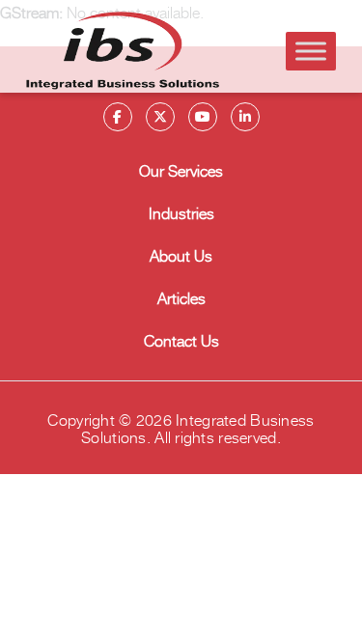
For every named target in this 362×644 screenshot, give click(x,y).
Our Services (181, 170)
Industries (181, 212)
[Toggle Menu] (310, 51)
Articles (181, 297)
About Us (181, 254)
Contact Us (181, 339)
